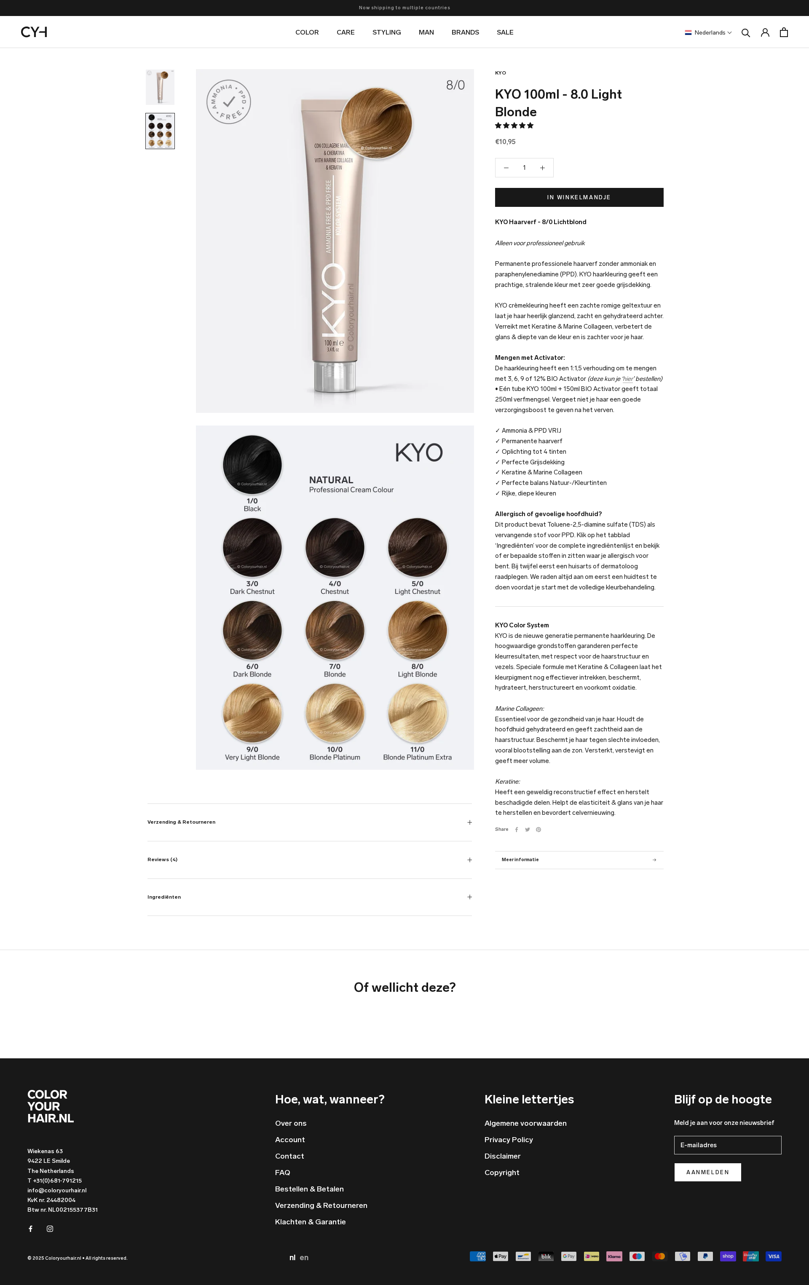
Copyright (502, 1172)
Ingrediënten (164, 897)
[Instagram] (50, 1228)
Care (346, 32)
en (304, 1257)
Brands (465, 32)
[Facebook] (516, 829)
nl (293, 1257)
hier (628, 379)
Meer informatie (520, 859)
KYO (500, 73)
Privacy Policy (509, 1139)
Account (290, 1139)
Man (426, 32)
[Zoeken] (746, 32)
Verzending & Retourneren (181, 822)
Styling (386, 32)
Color (307, 32)
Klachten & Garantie (310, 1221)
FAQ (282, 1172)
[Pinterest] (538, 829)
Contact (289, 1156)
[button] (515, 125)
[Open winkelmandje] (784, 32)
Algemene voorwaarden (526, 1123)
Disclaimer (503, 1156)
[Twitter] (527, 829)
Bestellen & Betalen (309, 1189)
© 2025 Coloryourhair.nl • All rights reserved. (77, 1258)
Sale (505, 32)
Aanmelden (707, 1172)
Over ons (291, 1123)
